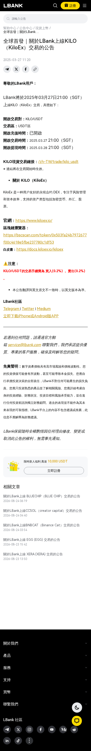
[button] (77, 721)
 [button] (55, 5)
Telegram (11, 309)
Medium (44, 309)
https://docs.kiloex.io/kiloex (39, 249)
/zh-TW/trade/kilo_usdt (58, 161)
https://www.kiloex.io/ (33, 220)
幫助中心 (9, 28)
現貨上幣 (42, 28)
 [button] (82, 18)
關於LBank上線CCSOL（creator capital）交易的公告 (42, 511)
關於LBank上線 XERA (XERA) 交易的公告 (33, 554)
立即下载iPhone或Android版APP (31, 316)
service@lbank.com (24, 345)
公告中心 (25, 28)
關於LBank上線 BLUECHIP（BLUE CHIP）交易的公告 (41, 496)
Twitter (28, 309)
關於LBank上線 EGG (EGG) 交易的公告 (31, 540)
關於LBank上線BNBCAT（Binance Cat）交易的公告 (41, 525)
